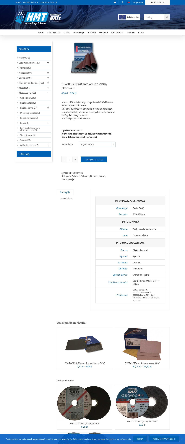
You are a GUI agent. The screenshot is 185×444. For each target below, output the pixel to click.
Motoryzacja (67, 179)
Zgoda (140, 439)
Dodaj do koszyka (94, 159)
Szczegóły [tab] (65, 192)
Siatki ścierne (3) (27, 135)
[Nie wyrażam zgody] (181, 439)
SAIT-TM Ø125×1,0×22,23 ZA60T (142, 421)
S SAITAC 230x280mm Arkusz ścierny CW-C (84, 363)
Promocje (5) (25, 67)
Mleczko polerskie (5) (30, 112)
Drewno (94, 176)
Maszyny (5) (24, 57)
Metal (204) (24, 87)
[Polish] (129, 2)
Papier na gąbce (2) (29, 117)
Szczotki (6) (25, 140)
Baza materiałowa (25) (29, 62)
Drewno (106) (25, 77)
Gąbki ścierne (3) (28, 97)
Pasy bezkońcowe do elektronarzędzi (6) (30, 129)
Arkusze (76, 176)
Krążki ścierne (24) (28, 107)
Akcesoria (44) (25, 72)
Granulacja (67, 144)
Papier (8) (24, 122)
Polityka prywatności (164, 439)
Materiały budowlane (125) (31, 82)
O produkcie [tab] (66, 198)
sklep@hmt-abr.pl (48, 2)
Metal (102, 176)
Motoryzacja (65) (27, 92)
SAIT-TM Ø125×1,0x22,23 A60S (84, 423)
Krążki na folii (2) (28, 102)
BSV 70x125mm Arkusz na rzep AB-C (142, 363)
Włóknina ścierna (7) (29, 145)
